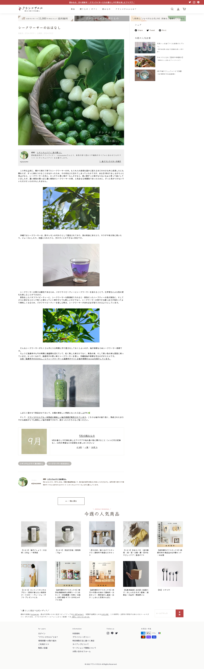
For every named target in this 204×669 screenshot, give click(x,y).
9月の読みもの (87, 435)
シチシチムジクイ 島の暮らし (49, 152)
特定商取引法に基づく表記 (83, 640)
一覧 (86, 447)
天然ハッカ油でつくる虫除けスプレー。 (170, 47)
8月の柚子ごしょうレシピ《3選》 (170, 72)
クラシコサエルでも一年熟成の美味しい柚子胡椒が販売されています (57, 417)
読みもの (106, 9)
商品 (73, 9)
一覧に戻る (72, 501)
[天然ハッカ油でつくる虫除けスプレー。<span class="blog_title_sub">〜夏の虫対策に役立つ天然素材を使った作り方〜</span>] (145, 47)
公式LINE (105, 614)
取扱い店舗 (42, 648)
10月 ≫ (94, 447)
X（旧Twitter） (78, 614)
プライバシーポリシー (81, 637)
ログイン (42, 633)
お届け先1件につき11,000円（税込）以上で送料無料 (102, 2)
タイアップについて (80, 644)
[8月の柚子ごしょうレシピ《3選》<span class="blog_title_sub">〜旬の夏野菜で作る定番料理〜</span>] (145, 75)
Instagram (35, 614)
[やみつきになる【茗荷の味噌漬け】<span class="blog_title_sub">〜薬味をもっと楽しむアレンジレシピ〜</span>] (145, 61)
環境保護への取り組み (47, 640)
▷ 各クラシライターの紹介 (110, 161)
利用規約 (76, 633)
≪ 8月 (79, 447)
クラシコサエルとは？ (126, 9)
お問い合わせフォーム (81, 651)
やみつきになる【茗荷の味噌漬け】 (170, 58)
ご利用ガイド (43, 644)
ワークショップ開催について (84, 648)
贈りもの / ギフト (89, 9)
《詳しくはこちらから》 (80, 617)
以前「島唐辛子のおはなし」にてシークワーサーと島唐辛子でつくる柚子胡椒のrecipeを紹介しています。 (65, 358)
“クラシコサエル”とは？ (48, 637)
